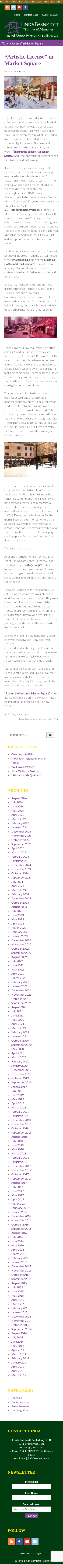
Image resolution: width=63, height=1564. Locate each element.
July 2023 (17, 910)
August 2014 (19, 1333)
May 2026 (17, 810)
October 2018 (20, 1128)
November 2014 (21, 1320)
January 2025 (19, 860)
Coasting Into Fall (22, 754)
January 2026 (19, 827)
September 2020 (21, 1044)
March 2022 (18, 977)
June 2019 (17, 1094)
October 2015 (20, 1274)
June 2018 (17, 1145)
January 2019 (19, 1115)
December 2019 (21, 1069)
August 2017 (19, 1182)
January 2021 (19, 1036)
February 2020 (20, 1061)
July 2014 (17, 1337)
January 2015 (19, 1312)
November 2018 (21, 1124)
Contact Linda (31, 14)
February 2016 (20, 1257)
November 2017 (21, 1170)
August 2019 (19, 1086)
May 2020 (17, 1048)
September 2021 (21, 1002)
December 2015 (21, 1266)
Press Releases (20, 1402)
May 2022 (17, 969)
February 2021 (20, 1032)
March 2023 (18, 927)
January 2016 (19, 1262)
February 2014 (20, 1358)
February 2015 (20, 1308)
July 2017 (17, 1186)
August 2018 (19, 1136)
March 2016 (18, 1253)
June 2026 (17, 806)
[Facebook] (25, 7)
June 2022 (17, 965)
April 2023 (17, 923)
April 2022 (17, 973)
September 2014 (21, 1329)
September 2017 (21, 1178)
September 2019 (21, 1082)
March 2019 (18, 1107)
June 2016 (17, 1241)
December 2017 (21, 1166)
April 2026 (17, 814)
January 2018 (19, 1161)
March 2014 (18, 1354)
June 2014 (17, 1341)
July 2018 (17, 1140)
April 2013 (17, 1366)
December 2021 (21, 990)
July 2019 (17, 1090)
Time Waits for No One (25, 771)
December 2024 (21, 864)
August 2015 (19, 1283)
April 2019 (17, 1103)
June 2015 (17, 1291)
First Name (31, 1481)
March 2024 (18, 890)
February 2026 (20, 823)
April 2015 (17, 1299)
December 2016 (21, 1216)
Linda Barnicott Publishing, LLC (41, 1560)
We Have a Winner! (23, 766)
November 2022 (21, 944)
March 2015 (18, 1303)
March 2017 (18, 1203)
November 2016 (21, 1220)
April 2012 (17, 1370)
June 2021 (17, 1015)
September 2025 (21, 844)
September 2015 (21, 1278)
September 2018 (21, 1132)
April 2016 (17, 1249)
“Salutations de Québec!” (26, 775)
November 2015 (21, 1270)
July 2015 (17, 1287)
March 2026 (18, 818)
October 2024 (20, 873)
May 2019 (17, 1099)
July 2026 (17, 802)
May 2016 (17, 1245)
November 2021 (21, 994)
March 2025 (18, 852)
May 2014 (17, 1345)
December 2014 (21, 1316)
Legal (38, 1553)
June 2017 (17, 1191)
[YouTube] (19, 7)
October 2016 (20, 1224)
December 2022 (21, 940)
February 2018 (20, 1157)
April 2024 (17, 885)
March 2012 (18, 1375)
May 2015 (17, 1295)
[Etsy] (7, 7)
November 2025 (21, 835)
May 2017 (17, 1195)
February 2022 (20, 982)
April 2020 (17, 1053)
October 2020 (20, 1040)
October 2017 (20, 1174)
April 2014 (17, 1349)
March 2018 (18, 1153)
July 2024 (17, 881)
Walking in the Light (18, 714)
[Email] (13, 7)
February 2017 (20, 1207)
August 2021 (19, 1007)
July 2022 (17, 961)
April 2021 (17, 1023)
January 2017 (19, 1212)
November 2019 (21, 1074)
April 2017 (17, 1199)
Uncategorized (20, 1410)
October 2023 (20, 902)
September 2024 (21, 877)
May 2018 (17, 1149)
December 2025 (21, 831)
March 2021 (18, 1028)
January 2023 (19, 936)
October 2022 (20, 948)
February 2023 (20, 931)
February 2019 (20, 1111)
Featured (16, 1397)
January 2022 (19, 986)
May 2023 (17, 919)
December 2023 (21, 898)
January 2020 (19, 1065)
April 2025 (17, 848)
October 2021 (20, 998)
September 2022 (21, 952)
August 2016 (19, 1232)
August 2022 (19, 956)
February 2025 (20, 856)
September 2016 (21, 1228)
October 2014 (20, 1324)
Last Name (31, 1493)
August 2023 (19, 906)
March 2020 (18, 1057)
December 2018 (21, 1120)
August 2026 (19, 798)
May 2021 (17, 1019)
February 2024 (20, 894)
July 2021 (17, 1011)
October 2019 (20, 1078)
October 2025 (20, 839)
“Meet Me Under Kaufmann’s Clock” (36, 719)
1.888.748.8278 (50, 14)
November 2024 (21, 869)
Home (17, 14)
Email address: (31, 1504)
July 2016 (17, 1237)
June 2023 (17, 915)
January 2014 (19, 1362)
